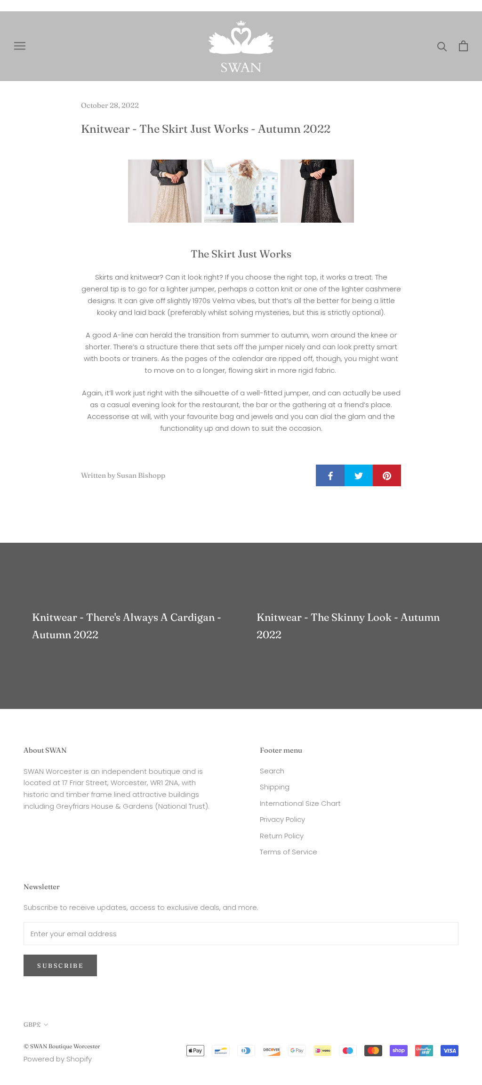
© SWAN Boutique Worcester (62, 1046)
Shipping (274, 787)
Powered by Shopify (58, 1059)
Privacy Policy (282, 819)
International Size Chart (300, 803)
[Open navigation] (19, 46)
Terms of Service (288, 852)
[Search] (442, 46)
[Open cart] (463, 45)
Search (272, 771)
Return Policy (282, 836)
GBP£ (32, 1024)
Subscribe (60, 965)
